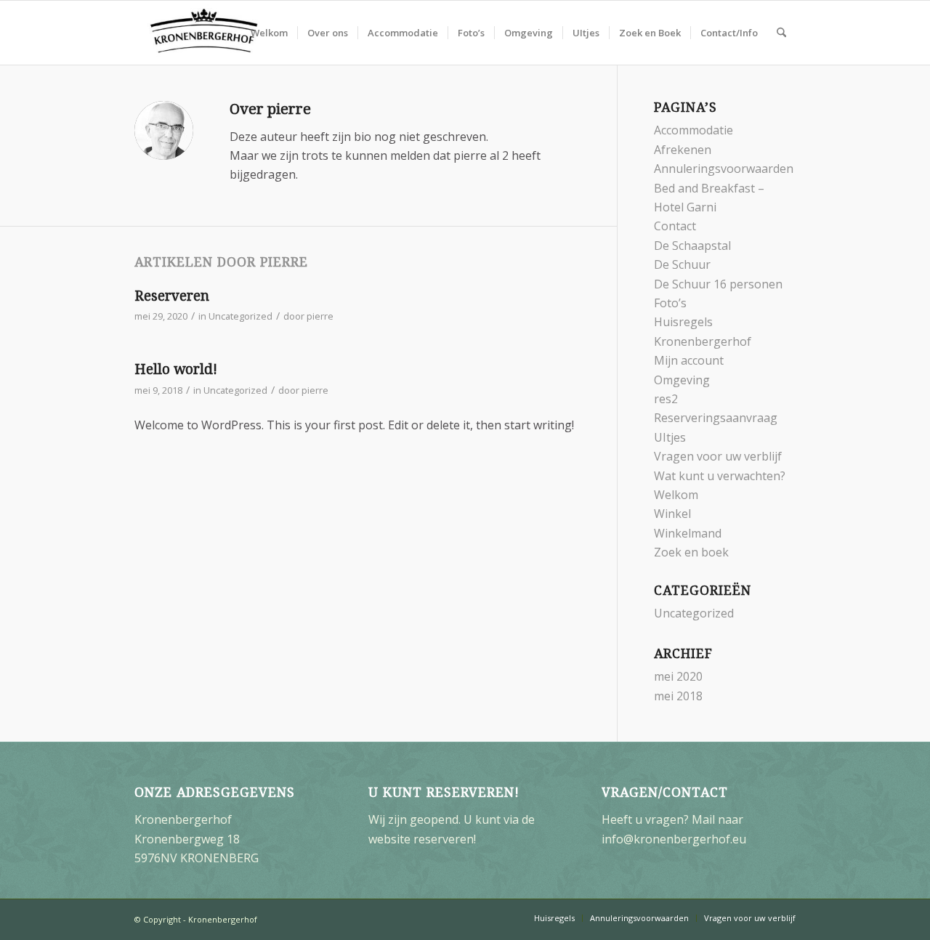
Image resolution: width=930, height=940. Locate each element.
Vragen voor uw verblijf (718, 456)
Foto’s (670, 303)
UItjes (670, 437)
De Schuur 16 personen (718, 284)
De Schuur (682, 264)
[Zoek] (781, 33)
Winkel (672, 514)
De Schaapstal (692, 246)
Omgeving (682, 380)
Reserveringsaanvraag (715, 418)
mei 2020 (678, 676)
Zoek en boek (691, 552)
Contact (675, 226)
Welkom (676, 495)
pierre (320, 316)
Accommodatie (693, 130)
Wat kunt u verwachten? (719, 476)
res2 (666, 399)
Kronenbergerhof (702, 341)
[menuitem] (269, 33)
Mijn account (689, 360)
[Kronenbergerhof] (203, 33)
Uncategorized (240, 316)
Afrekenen (682, 150)
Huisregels (683, 322)
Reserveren (171, 296)
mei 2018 (678, 696)
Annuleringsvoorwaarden (723, 169)
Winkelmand (687, 533)
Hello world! (175, 369)
